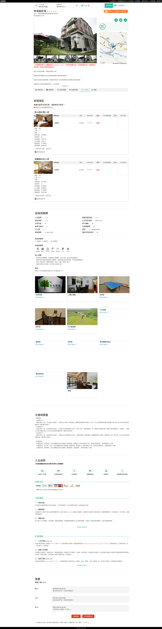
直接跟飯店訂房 (122, 1)
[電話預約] (125, 20)
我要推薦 (76, 616)
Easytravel (83, 627)
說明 (85, 89)
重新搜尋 (109, 5)
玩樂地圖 (152, 1)
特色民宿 (130, 1)
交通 (74, 89)
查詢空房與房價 (39, 148)
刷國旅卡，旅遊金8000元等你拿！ (117, 11)
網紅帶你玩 (145, 1)
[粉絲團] (120, 20)
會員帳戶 (159, 1)
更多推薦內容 (88, 616)
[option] (50, 284)
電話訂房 (48, 148)
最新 (40, 89)
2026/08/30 (89, 122)
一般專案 (56, 123)
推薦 (95, 89)
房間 (51, 89)
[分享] (116, 20)
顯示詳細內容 (40, 297)
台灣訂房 (113, 1)
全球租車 (137, 1)
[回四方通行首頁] (3, 1)
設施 (62, 89)
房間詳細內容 (41, 152)
